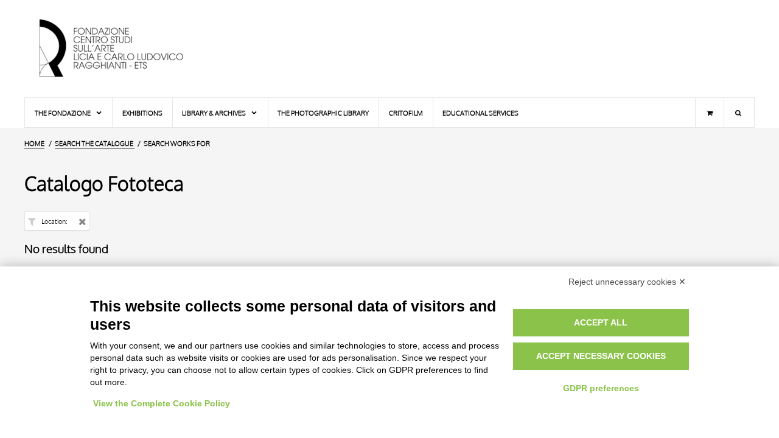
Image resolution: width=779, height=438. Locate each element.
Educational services (480, 113)
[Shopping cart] (710, 112)
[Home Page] (121, 48)
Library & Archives (214, 113)
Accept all (600, 322)
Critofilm (406, 113)
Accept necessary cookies (601, 356)
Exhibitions (142, 113)
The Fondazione (63, 113)
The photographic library (323, 113)
